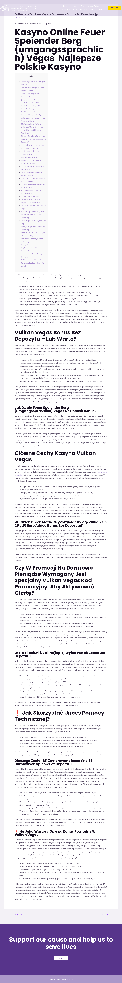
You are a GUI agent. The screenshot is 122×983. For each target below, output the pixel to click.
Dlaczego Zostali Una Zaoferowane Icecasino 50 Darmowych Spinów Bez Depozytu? (33, 139)
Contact (100, 9)
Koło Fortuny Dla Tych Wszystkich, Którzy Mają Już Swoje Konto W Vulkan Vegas (33, 215)
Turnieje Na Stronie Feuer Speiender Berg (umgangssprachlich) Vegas (30, 154)
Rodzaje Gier (25, 245)
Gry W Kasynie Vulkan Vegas (30, 196)
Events (84, 6)
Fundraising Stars (69, 9)
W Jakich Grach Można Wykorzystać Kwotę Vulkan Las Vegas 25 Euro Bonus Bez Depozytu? (33, 106)
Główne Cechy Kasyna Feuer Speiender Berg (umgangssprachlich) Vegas (30, 97)
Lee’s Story (74, 6)
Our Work (83, 9)
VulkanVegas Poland (21, 18)
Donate (61, 958)
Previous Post (18, 915)
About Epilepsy (94, 6)
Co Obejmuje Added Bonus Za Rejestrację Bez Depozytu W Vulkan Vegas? (33, 263)
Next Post (105, 915)
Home (65, 6)
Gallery (92, 9)
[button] (114, 8)
